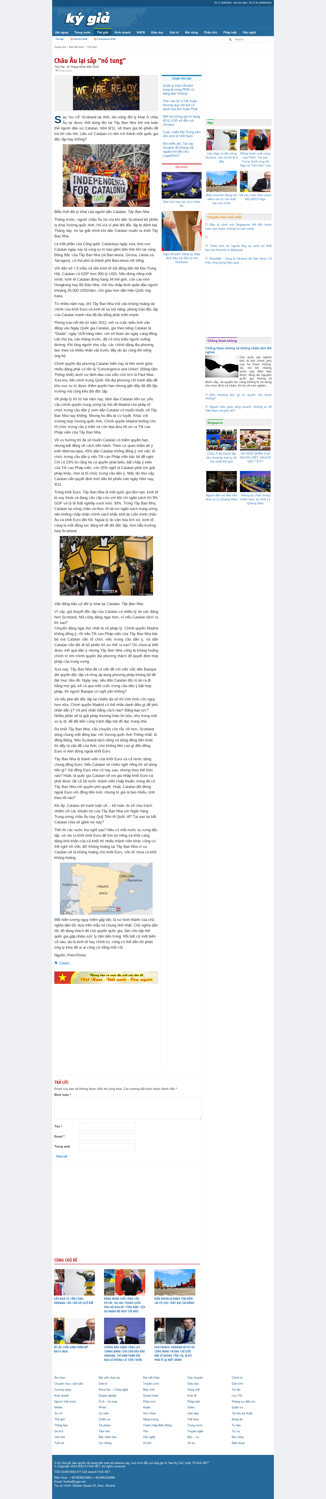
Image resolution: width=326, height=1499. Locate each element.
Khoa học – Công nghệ (113, 1389)
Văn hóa (59, 1437)
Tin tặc (236, 1389)
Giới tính (237, 1383)
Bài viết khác (76, 47)
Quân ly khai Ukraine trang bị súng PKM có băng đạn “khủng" (178, 89)
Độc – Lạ (193, 1437)
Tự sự (236, 1431)
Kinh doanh (123, 32)
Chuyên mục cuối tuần (224, 217)
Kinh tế (191, 1395)
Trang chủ (60, 47)
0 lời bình (65, 70)
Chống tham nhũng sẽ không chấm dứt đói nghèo (238, 350)
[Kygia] (87, 17)
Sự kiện (104, 1413)
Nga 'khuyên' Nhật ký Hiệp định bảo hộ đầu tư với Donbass (181, 258)
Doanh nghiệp (107, 1395)
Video (191, 1407)
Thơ (145, 1431)
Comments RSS (106, 39)
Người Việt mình (65, 1401)
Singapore (215, 422)
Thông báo (61, 1425)
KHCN (141, 32)
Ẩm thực (60, 1377)
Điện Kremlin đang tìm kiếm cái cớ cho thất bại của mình (174, 1300)
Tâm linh (104, 1431)
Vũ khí (147, 1443)
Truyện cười (151, 1383)
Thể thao (193, 1419)
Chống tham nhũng (222, 340)
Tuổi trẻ (59, 1443)
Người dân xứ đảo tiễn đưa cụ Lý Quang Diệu (222, 497)
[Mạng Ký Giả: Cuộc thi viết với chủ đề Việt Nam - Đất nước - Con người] (106, 977)
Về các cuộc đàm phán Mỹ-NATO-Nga (71, 1349)
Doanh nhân (150, 1395)
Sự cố (58, 1413)
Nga (210, 122)
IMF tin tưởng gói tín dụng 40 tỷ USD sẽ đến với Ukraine (181, 120)
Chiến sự (104, 1419)
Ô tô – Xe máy (108, 1401)
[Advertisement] (106, 1036)
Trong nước (83, 32)
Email (59, 1136)
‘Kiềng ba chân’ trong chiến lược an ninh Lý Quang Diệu (255, 499)
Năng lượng (150, 1419)
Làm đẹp (192, 1413)
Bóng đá (237, 1419)
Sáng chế (193, 1389)
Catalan (64, 963)
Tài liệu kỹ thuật (242, 1413)
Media (58, 1407)
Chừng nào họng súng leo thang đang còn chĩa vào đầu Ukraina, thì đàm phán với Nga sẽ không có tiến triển (124, 1353)
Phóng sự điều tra (243, 1401)
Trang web (62, 1146)
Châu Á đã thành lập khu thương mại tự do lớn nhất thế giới (221, 457)
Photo (102, 1407)
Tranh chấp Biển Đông (157, 1425)
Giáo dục (157, 32)
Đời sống (191, 32)
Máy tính (148, 1389)
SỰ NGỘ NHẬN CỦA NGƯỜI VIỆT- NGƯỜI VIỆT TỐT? (255, 457)
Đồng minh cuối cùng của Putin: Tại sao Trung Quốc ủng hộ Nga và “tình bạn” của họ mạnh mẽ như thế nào (124, 1304)
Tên (58, 1126)
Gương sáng (62, 1389)
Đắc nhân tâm (108, 1437)
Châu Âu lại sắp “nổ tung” (90, 60)
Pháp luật (229, 32)
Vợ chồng (105, 1443)
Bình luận (62, 1094)
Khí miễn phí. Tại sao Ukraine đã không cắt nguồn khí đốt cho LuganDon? (178, 149)
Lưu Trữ (237, 1395)
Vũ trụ (191, 1443)
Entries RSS (80, 39)
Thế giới (102, 32)
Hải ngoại (61, 32)
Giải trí (174, 32)
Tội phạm (105, 1425)
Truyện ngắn (195, 1431)
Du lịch (58, 1431)
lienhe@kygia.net (74, 1481)
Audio (146, 1407)
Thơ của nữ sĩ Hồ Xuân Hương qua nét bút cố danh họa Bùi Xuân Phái (180, 105)
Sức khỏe (149, 1413)
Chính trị (237, 1377)
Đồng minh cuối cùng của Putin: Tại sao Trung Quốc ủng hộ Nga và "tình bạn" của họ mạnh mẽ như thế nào (255, 163)
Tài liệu (59, 39)
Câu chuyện (195, 1377)
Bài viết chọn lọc (109, 1377)
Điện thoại (238, 1443)
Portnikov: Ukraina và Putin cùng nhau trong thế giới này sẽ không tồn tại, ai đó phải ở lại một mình (174, 1353)
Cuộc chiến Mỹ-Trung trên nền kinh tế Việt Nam (181, 134)
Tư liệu (236, 1425)
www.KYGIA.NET (99, 1472)
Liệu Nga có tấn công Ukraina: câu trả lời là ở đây (73, 1300)
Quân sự (237, 1407)
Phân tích (210, 32)
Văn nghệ (249, 32)
